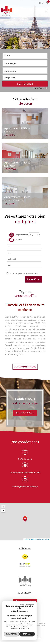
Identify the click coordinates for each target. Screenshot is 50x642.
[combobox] (25, 56)
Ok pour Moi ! (27, 634)
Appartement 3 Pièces (17, 198)
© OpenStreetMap (43, 539)
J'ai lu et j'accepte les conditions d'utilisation (23, 273)
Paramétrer (11, 634)
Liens (38, 626)
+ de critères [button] (40, 88)
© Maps (33, 539)
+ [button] (3, 506)
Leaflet (26, 539)
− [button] (3, 510)
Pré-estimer (33, 279)
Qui (25, 366)
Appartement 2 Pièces (17, 129)
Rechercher (25, 83)
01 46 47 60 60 (25, 459)
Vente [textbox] (7, 55)
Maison (18, 239)
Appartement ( (22, 235)
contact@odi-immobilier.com (25, 486)
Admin (42, 626)
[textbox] (25, 63)
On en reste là (26, 604)
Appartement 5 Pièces (17, 164)
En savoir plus (25, 412)
